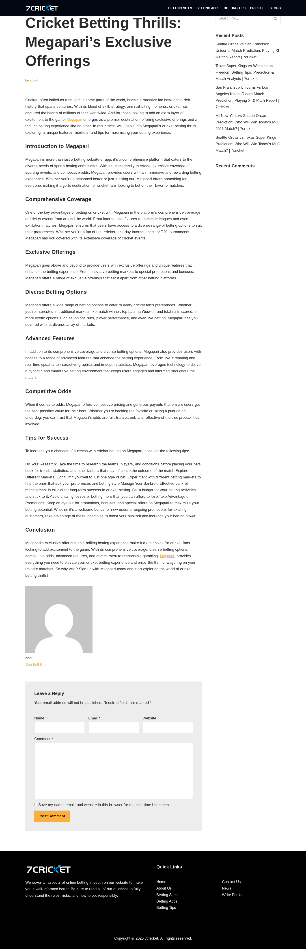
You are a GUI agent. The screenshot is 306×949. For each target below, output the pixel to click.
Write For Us (233, 895)
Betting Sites (180, 8)
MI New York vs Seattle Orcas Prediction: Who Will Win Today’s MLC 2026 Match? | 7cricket (247, 122)
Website (149, 718)
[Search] (276, 18)
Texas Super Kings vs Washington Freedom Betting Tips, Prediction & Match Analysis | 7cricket (244, 72)
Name (40, 718)
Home (161, 882)
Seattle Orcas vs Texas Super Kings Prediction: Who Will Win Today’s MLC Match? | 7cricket (247, 144)
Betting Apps (207, 8)
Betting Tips (235, 8)
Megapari (74, 119)
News (226, 888)
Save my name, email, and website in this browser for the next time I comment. (104, 805)
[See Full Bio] (48, 664)
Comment (43, 739)
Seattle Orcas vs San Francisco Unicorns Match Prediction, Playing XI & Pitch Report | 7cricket (247, 50)
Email (94, 718)
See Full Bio (35, 664)
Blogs (275, 8)
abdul (34, 80)
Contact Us (231, 882)
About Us (164, 888)
